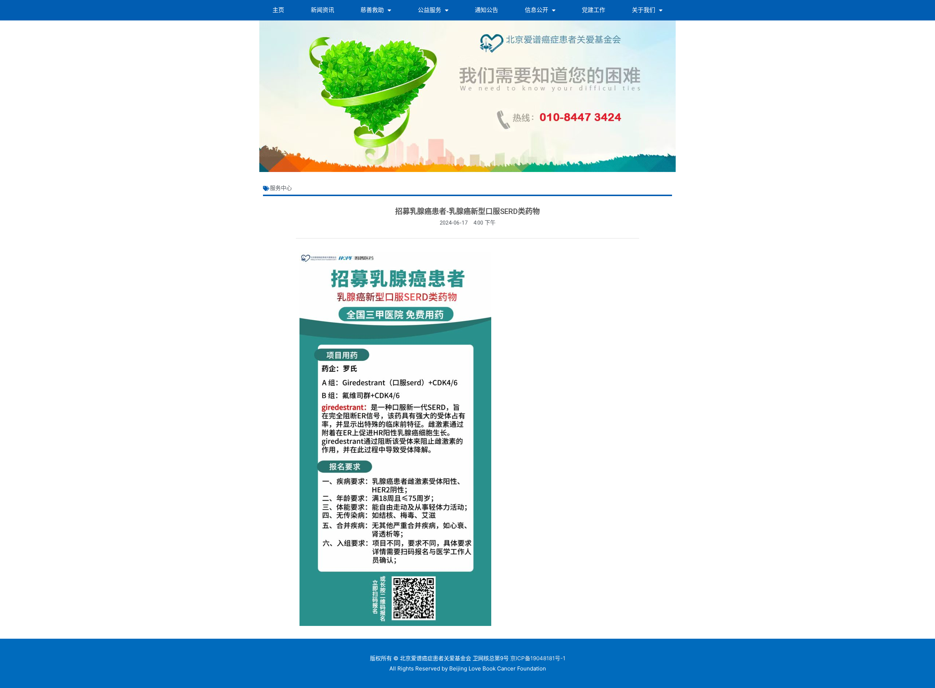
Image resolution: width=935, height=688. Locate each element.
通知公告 (486, 10)
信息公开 (536, 10)
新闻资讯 (322, 10)
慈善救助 (372, 10)
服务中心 (281, 188)
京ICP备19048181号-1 (537, 658)
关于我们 (643, 10)
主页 (278, 10)
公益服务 (429, 10)
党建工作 (593, 10)
